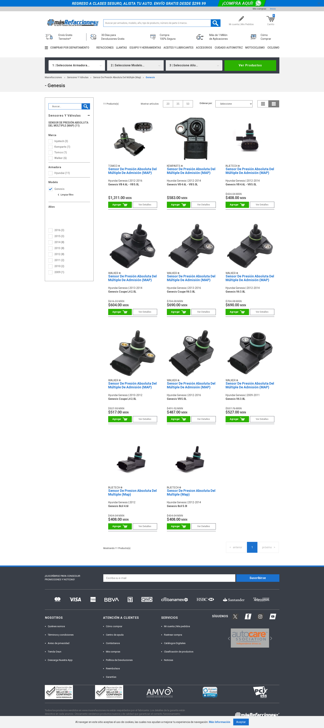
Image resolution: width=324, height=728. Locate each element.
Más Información (219, 722)
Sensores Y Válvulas (77, 77)
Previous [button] (227, 638)
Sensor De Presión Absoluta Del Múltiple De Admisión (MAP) (132, 171)
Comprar (120, 205)
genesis (150, 77)
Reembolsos (113, 668)
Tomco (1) (60, 152)
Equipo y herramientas (145, 47)
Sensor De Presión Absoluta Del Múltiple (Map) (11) (68, 124)
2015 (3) (59, 236)
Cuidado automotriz (229, 47)
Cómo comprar (114, 626)
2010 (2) (59, 266)
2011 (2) (59, 260)
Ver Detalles (145, 204)
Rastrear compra (173, 634)
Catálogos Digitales (174, 643)
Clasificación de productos (178, 651)
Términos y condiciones (61, 634)
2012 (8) (59, 254)
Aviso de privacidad (58, 643)
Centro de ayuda (115, 634)
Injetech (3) (61, 141)
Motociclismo (255, 47)
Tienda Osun (54, 651)
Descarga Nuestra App (60, 660)
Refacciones (105, 47)
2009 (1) (59, 272)
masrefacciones (53, 77)
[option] (250, 638)
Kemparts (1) (62, 146)
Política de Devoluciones (119, 660)
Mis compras (259, 8)
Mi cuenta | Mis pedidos (177, 626)
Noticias (168, 660)
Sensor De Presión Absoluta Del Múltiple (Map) (117, 77)
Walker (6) (60, 158)
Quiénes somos (56, 626)
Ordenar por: (206, 103)
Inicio (273, 8)
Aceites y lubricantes (179, 47)
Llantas (121, 47)
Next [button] (270, 638)
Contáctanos (113, 643)
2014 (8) (59, 242)
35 (177, 103)
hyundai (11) (62, 173)
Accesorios (204, 47)
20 (168, 103)
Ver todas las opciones (65, 194)
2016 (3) (59, 230)
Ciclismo (273, 47)
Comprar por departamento (69, 47)
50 (187, 103)
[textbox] (161, 23)
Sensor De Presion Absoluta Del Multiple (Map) (132, 492)
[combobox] (77, 65)
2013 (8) (59, 248)
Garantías (111, 677)
